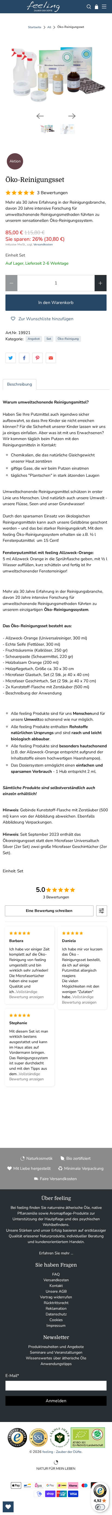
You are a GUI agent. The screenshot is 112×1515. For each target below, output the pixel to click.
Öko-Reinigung (68, 339)
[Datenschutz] (38, 1446)
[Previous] (40, 116)
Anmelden (56, 1401)
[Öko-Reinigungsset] (55, 74)
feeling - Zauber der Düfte (62, 1451)
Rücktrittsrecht (56, 1302)
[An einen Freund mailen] (51, 358)
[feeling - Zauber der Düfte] (43, 6)
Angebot (34, 339)
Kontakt (56, 1285)
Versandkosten (43, 244)
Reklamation (56, 1308)
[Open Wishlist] (8, 1506)
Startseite (34, 27)
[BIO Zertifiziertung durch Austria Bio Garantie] (88, 1446)
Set (48, 339)
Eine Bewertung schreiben (49, 910)
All (49, 27)
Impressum (56, 1325)
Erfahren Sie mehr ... (56, 1253)
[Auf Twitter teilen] (10, 358)
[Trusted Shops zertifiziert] (17, 1446)
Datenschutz (56, 1314)
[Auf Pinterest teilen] (37, 358)
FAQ (56, 1274)
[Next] (72, 116)
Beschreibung (19, 384)
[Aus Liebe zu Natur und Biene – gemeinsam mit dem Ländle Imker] (59, 1446)
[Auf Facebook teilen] (24, 358)
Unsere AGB (56, 1291)
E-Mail (12, 1375)
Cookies (56, 1319)
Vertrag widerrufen (56, 1297)
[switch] (100, 1507)
